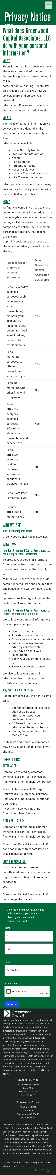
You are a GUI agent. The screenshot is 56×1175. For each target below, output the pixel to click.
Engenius (20, 1166)
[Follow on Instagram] (48, 1170)
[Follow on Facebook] (42, 1170)
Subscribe (11, 1004)
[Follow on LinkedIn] (36, 1170)
